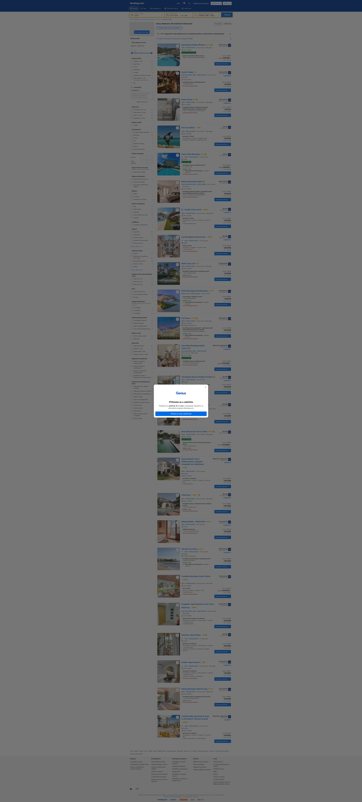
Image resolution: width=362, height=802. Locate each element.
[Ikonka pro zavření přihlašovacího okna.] (205, 387)
